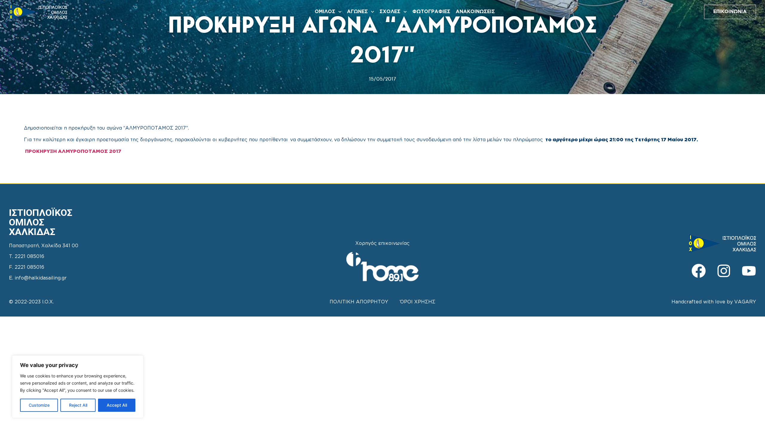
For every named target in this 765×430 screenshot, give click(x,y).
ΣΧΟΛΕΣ (390, 12)
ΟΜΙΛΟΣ (325, 12)
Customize (39, 405)
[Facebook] (698, 271)
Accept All (117, 405)
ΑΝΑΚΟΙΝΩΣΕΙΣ (475, 12)
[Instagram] (724, 271)
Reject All (78, 405)
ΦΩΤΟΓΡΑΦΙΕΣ (431, 12)
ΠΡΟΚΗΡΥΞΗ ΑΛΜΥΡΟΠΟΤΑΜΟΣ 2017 (73, 151)
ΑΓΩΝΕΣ (357, 12)
